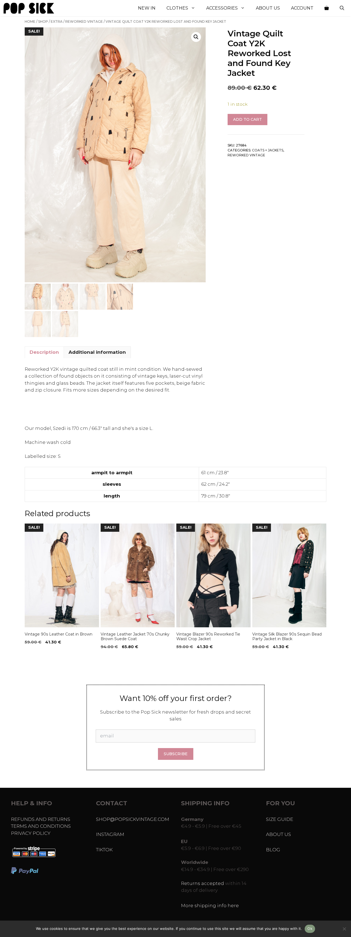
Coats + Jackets (267, 150)
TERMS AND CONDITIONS (41, 826)
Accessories (222, 8)
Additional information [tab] (97, 352)
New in (146, 8)
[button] (196, 37)
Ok (309, 928)
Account (302, 8)
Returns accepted (202, 883)
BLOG (273, 849)
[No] (344, 929)
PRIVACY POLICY (30, 833)
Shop (43, 21)
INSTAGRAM (110, 834)
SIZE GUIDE (279, 819)
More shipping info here (210, 905)
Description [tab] (44, 352)
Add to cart (247, 119)
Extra (57, 21)
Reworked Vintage (84, 21)
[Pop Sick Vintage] (28, 8)
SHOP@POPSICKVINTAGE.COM (132, 819)
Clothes (177, 8)
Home (30, 21)
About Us (268, 8)
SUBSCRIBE (176, 753)
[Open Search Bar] (342, 8)
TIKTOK (104, 849)
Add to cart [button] (39, 658)
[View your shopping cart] (326, 8)
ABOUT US (278, 834)
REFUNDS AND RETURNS (40, 819)
